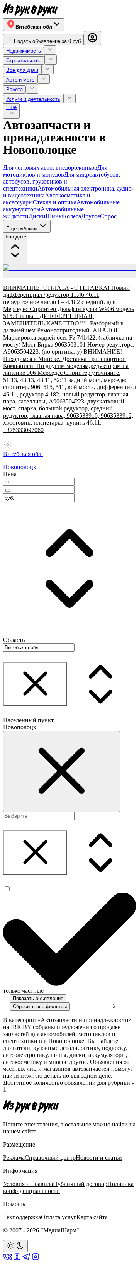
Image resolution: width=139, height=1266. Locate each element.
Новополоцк (19, 467)
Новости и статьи (99, 1157)
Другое (90, 216)
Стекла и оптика (54, 202)
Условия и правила (28, 1184)
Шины (54, 216)
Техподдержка (22, 1217)
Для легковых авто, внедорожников (50, 167)
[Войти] (92, 38)
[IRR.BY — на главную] (30, 10)
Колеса (72, 216)
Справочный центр (50, 1157)
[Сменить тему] (15, 1246)
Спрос (108, 216)
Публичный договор (80, 1184)
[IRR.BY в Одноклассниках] (17, 1259)
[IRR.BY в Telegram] (26, 1259)
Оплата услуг (58, 1217)
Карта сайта (92, 1217)
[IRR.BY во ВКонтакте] (7, 1259)
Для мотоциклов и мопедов (55, 171)
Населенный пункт (28, 720)
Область (14, 639)
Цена (10, 474)
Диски (37, 216)
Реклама (14, 1157)
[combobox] (39, 498)
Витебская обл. (23, 454)
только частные (23, 990)
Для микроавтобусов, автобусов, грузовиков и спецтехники (61, 181)
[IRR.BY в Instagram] (35, 1259)
